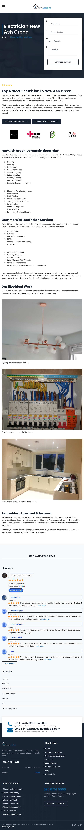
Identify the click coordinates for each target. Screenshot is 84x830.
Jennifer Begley (17, 611)
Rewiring (5, 684)
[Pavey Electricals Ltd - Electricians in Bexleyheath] (42, 6)
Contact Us (50, 774)
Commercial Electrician (54, 756)
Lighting (5, 678)
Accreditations (51, 763)
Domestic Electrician (53, 752)
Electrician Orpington (12, 814)
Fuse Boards (6, 688)
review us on (14, 590)
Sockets (5, 698)
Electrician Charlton (11, 800)
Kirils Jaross (15, 597)
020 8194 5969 (37, 723)
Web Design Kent (8, 827)
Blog (47, 770)
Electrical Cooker (8, 694)
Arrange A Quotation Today (15, 121)
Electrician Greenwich (12, 807)
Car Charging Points (10, 708)
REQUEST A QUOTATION (56, 804)
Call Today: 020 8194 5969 (45, 121)
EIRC (3, 704)
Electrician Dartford (11, 803)
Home (4, 37)
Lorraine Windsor (17, 638)
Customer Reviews (53, 767)
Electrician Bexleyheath (12, 789)
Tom (12, 651)
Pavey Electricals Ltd (21, 575)
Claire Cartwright (17, 624)
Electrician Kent (9, 811)
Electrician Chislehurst (12, 796)
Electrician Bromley (11, 793)
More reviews (9, 663)
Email (37, 729)
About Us (49, 759)
